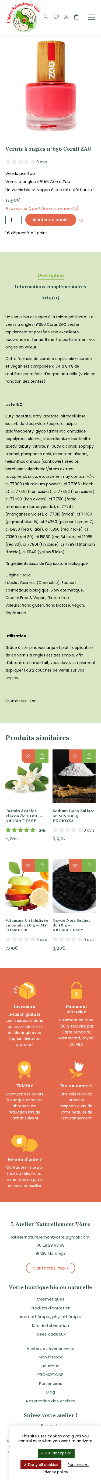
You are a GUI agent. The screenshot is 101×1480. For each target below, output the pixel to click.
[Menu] (92, 17)
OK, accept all (57, 1453)
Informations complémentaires (50, 286)
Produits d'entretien (51, 1308)
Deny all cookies (42, 1464)
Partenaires (50, 1383)
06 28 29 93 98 (51, 1245)
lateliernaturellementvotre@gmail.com (50, 1237)
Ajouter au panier (51, 220)
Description (50, 275)
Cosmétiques (50, 1299)
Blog (50, 1392)
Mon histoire (51, 1357)
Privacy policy (55, 1472)
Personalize (78, 1464)
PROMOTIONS (50, 1374)
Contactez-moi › (50, 1268)
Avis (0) (50, 298)
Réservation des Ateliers (50, 1401)
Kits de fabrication (50, 1325)
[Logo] (24, 32)
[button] (81, 220)
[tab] (50, 275)
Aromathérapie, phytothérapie (50, 1316)
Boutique (50, 1366)
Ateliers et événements (50, 1348)
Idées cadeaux (50, 1334)
